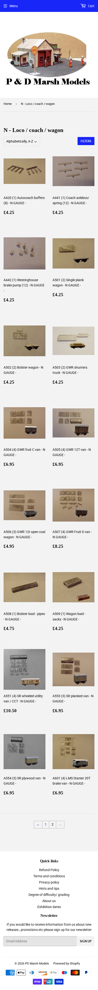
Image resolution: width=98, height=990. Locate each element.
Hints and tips (49, 888)
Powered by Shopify (66, 963)
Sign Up (85, 941)
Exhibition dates (49, 907)
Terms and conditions (49, 876)
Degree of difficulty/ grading (49, 895)
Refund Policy (49, 870)
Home (8, 104)
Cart (90, 6)
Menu (14, 6)
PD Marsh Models (37, 963)
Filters (86, 141)
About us (49, 901)
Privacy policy (49, 882)
